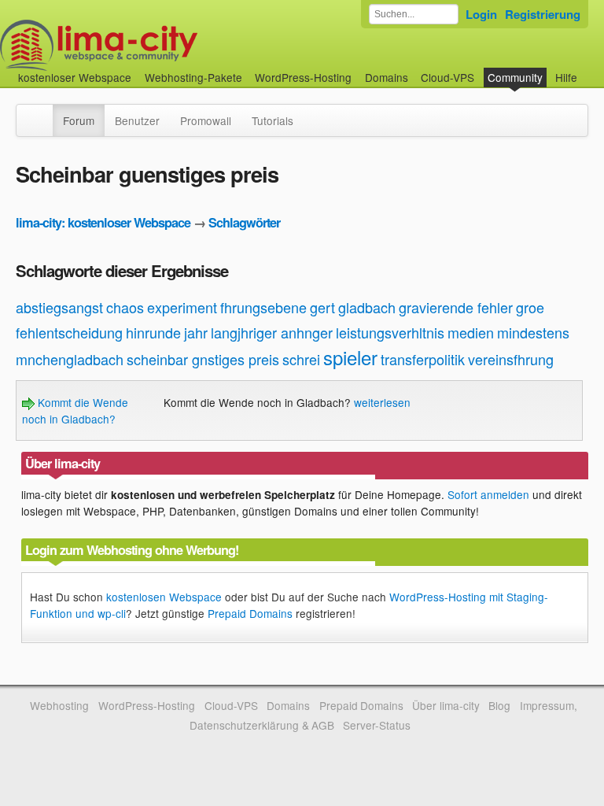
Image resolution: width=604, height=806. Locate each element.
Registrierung (542, 14)
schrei (301, 359)
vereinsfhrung (511, 359)
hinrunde (153, 332)
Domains (386, 77)
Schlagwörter (244, 222)
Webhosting (59, 705)
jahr (196, 332)
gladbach (367, 307)
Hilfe (566, 77)
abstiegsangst (59, 307)
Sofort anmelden (488, 494)
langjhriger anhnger (272, 332)
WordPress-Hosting (303, 77)
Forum (78, 120)
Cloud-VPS (447, 77)
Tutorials (272, 120)
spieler (350, 357)
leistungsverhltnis (390, 332)
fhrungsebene (263, 307)
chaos (125, 307)
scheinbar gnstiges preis (203, 359)
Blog (499, 705)
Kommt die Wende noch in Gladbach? (75, 410)
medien (470, 332)
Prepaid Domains (250, 613)
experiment (182, 307)
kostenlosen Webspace (164, 596)
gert (322, 307)
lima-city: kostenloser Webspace (103, 222)
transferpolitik (423, 359)
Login (481, 14)
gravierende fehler (456, 307)
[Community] (42, 112)
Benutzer (137, 120)
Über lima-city (445, 705)
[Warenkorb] (590, 70)
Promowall (205, 120)
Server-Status (377, 725)
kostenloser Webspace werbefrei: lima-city (157, 45)
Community (515, 77)
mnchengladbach (69, 359)
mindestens (533, 332)
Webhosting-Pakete (193, 77)
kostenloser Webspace (74, 77)
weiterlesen (382, 402)
